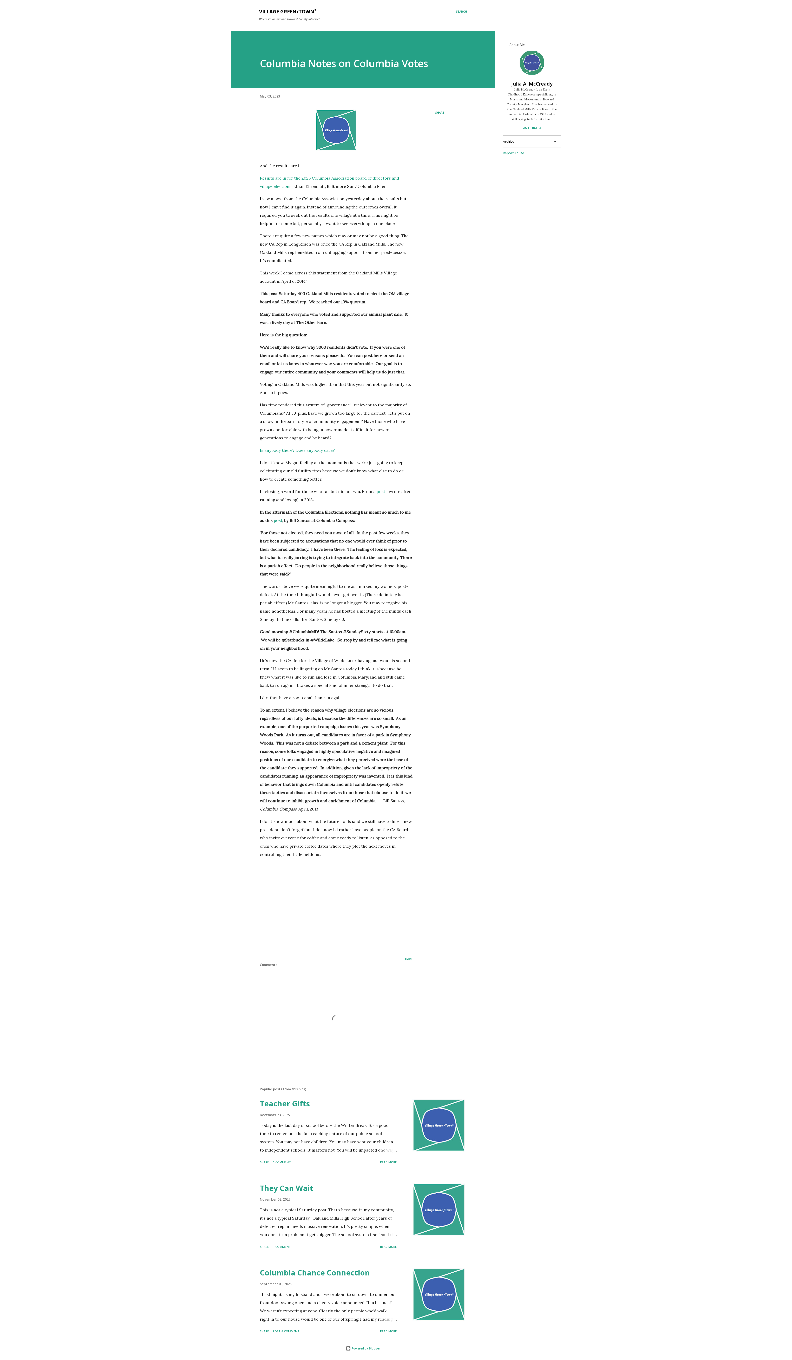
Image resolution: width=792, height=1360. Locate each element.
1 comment (282, 1162)
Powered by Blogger (365, 1348)
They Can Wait (286, 1188)
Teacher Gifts (285, 1104)
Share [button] (439, 112)
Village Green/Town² (287, 11)
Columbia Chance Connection (315, 1273)
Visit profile (532, 128)
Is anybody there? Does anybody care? (297, 450)
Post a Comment (286, 1331)
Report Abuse (513, 153)
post (381, 491)
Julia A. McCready (532, 83)
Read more (388, 1162)
